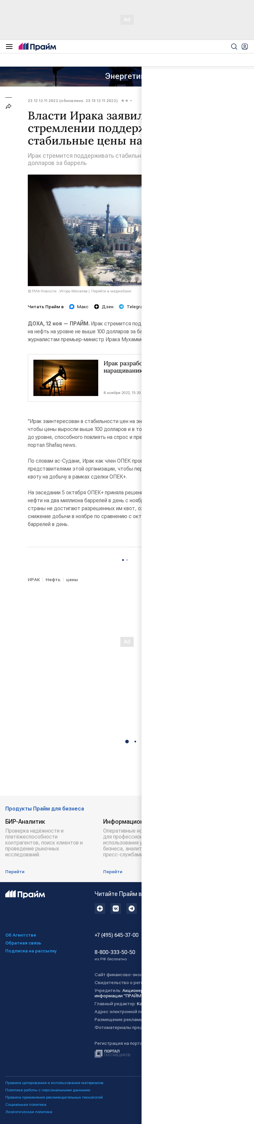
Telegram (137, 306)
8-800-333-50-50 (115, 955)
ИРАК (34, 579)
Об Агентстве (20, 935)
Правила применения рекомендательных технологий (54, 1097)
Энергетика (127, 76)
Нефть (53, 579)
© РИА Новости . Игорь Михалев (58, 291)
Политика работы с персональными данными (47, 1090)
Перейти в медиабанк (111, 291)
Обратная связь (23, 942)
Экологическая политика (28, 1111)
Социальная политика (25, 1104)
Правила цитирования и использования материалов (54, 1082)
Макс (83, 306)
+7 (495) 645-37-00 (117, 935)
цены (72, 579)
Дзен (107, 306)
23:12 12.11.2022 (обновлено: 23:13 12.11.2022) (73, 100)
